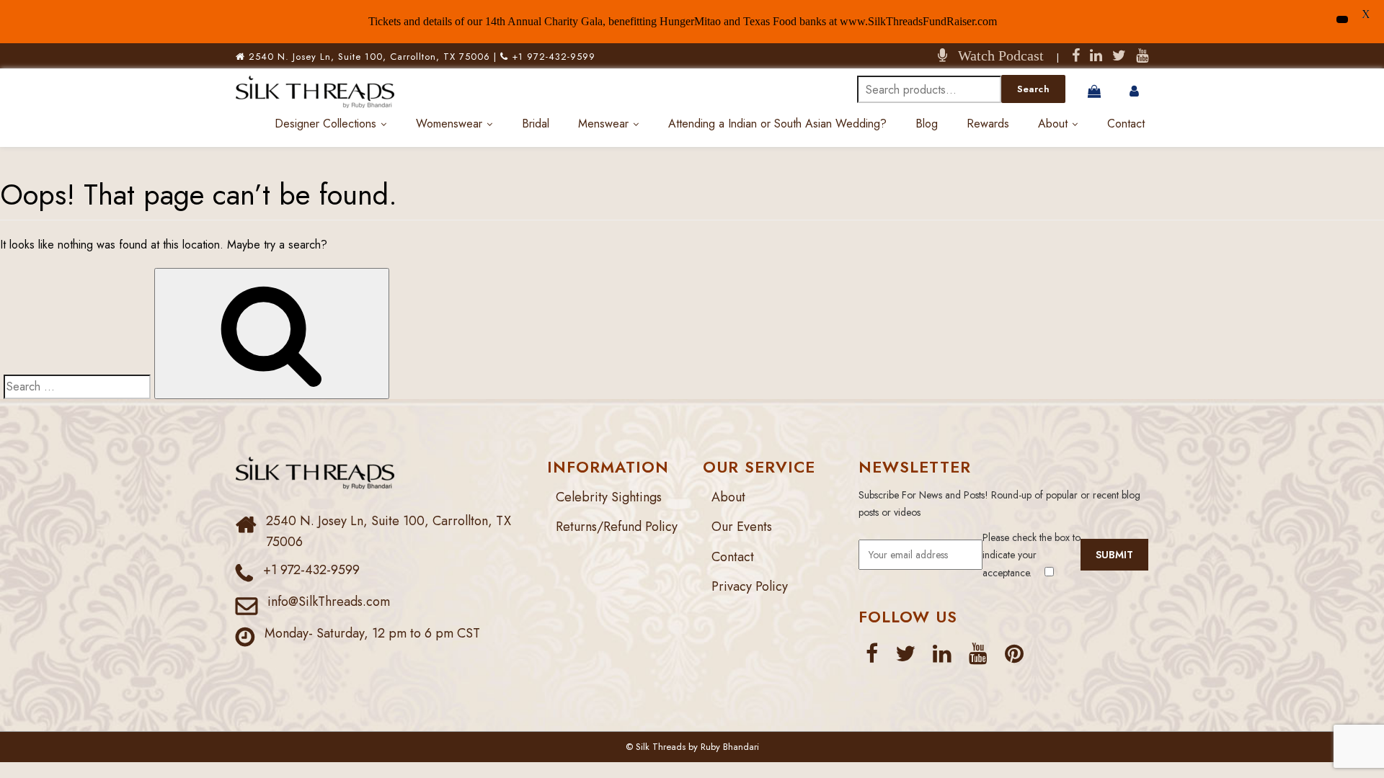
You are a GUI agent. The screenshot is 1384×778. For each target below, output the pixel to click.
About (1053, 123)
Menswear (603, 123)
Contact (1126, 123)
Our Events (741, 526)
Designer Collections (325, 123)
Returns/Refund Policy (617, 526)
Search (1033, 89)
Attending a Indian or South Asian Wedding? (777, 123)
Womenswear (449, 123)
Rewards (988, 123)
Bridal (535, 123)
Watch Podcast (995, 55)
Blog (926, 123)
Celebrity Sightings (609, 497)
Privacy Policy (749, 586)
